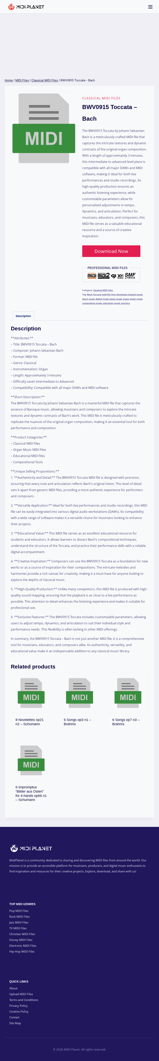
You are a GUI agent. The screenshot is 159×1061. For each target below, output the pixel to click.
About (13, 988)
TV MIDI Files (18, 928)
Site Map (15, 1023)
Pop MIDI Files (19, 911)
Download (31, 723)
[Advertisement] (79, 43)
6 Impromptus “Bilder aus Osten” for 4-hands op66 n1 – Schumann (31, 793)
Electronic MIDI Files (22, 946)
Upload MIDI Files (21, 994)
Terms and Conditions (23, 1000)
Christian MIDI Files (22, 934)
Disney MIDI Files (20, 940)
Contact (14, 1017)
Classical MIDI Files (101, 98)
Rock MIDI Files (19, 916)
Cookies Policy (19, 1011)
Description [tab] (23, 316)
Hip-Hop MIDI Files (22, 951)
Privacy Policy (18, 1006)
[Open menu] (150, 6)
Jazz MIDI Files (18, 922)
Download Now (111, 251)
